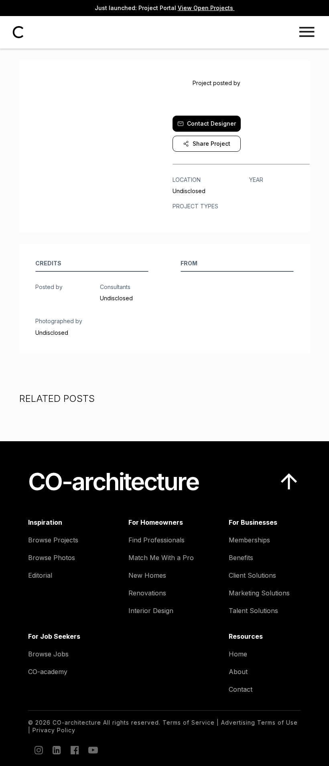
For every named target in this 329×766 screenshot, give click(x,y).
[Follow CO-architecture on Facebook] (74, 750)
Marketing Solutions (259, 593)
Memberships (249, 540)
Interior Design (150, 611)
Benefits (241, 558)
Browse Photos (51, 558)
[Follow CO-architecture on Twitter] (92, 750)
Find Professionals (156, 540)
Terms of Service (188, 722)
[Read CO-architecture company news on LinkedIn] (56, 750)
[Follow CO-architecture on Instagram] (38, 750)
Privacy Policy (53, 730)
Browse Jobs (48, 654)
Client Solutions (252, 575)
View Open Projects (206, 7)
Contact (240, 689)
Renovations (147, 593)
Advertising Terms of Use (259, 722)
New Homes (147, 575)
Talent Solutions (253, 611)
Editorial (40, 575)
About (238, 672)
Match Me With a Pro (161, 558)
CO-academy (47, 672)
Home (238, 654)
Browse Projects (53, 540)
